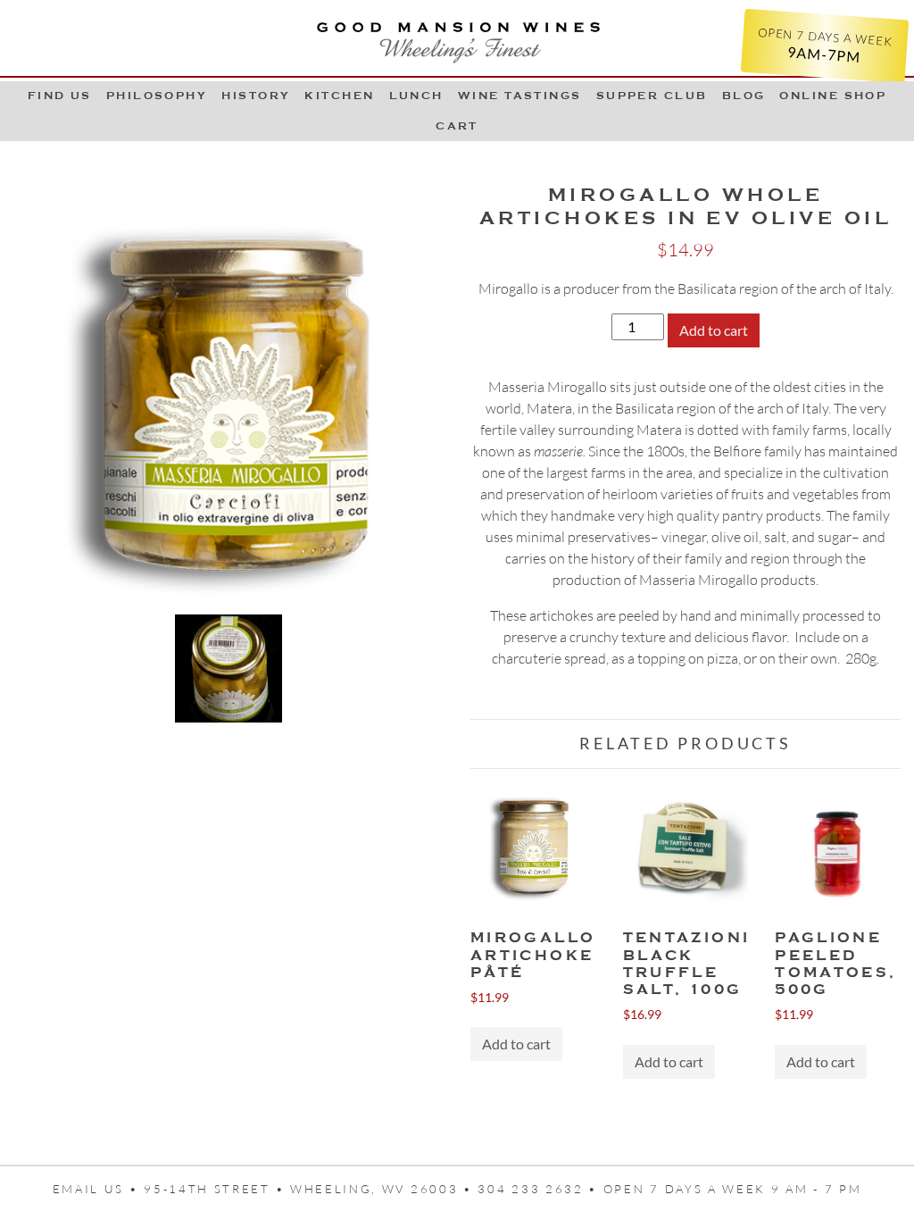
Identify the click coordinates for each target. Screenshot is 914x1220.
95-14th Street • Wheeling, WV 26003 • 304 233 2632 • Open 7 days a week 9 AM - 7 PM (502, 1189)
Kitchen (339, 95)
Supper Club (652, 95)
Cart (457, 126)
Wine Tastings (520, 95)
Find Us (60, 95)
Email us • (99, 1189)
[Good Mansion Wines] (457, 38)
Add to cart (713, 330)
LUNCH (416, 95)
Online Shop (832, 95)
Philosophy (157, 95)
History (255, 95)
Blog (744, 95)
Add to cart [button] (516, 1043)
